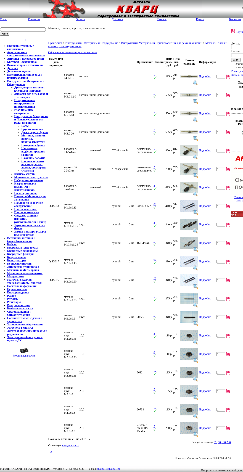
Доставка (117, 19)
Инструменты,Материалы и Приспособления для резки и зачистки (161, 42)
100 (223, 442)
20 (215, 442)
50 (219, 442)
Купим (200, 19)
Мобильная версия (24, 355)
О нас (3, 19)
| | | (24, 39)
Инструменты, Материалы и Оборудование (91, 42)
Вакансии (235, 19)
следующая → (70, 445)
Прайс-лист (55, 42)
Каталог (162, 19)
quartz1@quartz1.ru (108, 468)
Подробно (205, 76)
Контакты (34, 19)
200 (228, 442)
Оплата (80, 19)
